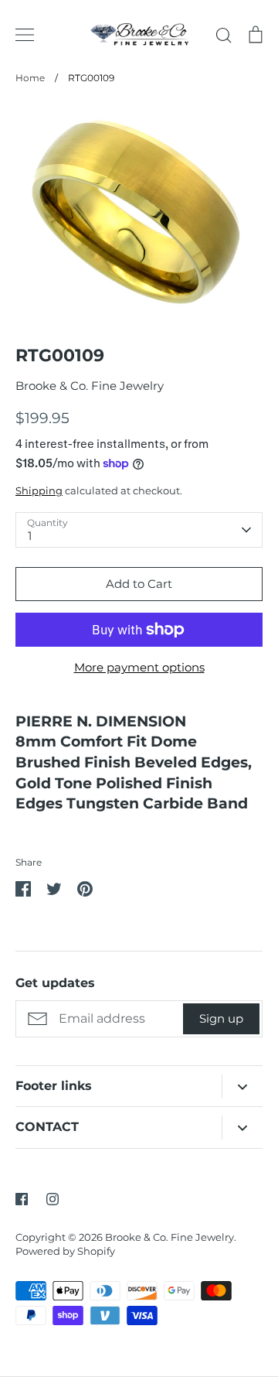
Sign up (221, 1018)
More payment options (139, 667)
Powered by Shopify (65, 1251)
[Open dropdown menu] (242, 1087)
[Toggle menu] (25, 35)
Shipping (39, 490)
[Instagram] (52, 1199)
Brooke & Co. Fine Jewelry (89, 385)
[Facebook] (21, 1199)
